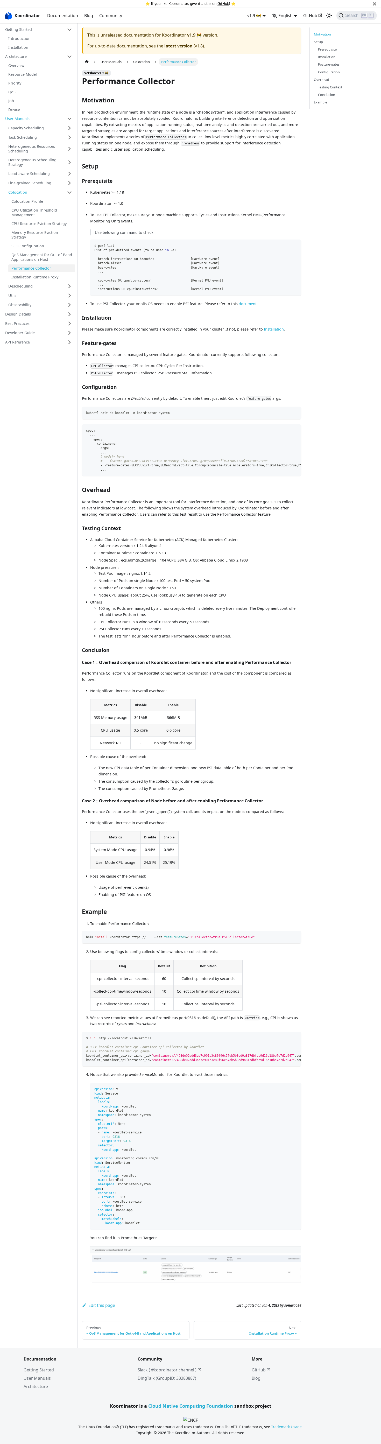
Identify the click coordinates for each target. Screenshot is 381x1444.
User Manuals (17, 118)
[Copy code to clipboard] (295, 246)
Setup (318, 41)
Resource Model (22, 74)
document (248, 303)
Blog (88, 15)
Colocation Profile (27, 201)
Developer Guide (20, 332)
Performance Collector (31, 268)
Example (320, 102)
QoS (12, 91)
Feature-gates (329, 64)
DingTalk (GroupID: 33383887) (167, 1378)
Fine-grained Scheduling (29, 182)
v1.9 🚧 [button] (254, 15)
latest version (178, 46)
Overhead (321, 79)
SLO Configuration (27, 245)
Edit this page (101, 1305)
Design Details (18, 314)
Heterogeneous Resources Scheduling (31, 148)
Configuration (329, 72)
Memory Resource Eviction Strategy (34, 235)
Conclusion (326, 94)
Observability (19, 304)
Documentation (62, 15)
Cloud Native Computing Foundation (190, 1406)
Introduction (19, 38)
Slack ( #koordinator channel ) (167, 1370)
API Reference (17, 342)
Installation (18, 47)
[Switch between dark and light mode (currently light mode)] (329, 15)
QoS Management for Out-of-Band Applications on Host (41, 257)
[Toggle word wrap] (285, 430)
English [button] (285, 15)
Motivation (322, 34)
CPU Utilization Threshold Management (34, 212)
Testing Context (330, 87)
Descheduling (20, 286)
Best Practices (17, 323)
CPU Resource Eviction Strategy (39, 223)
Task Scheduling (22, 137)
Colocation (17, 192)
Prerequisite (327, 49)
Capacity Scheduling (26, 127)
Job (11, 100)
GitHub (223, 3)
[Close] (374, 4)
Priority (14, 83)
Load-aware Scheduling (29, 173)
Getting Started (18, 29)
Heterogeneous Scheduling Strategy (32, 162)
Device (14, 109)
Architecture (16, 56)
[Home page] (87, 62)
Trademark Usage (286, 1426)
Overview (16, 65)
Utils (12, 295)
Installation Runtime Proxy (34, 277)
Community (110, 15)
